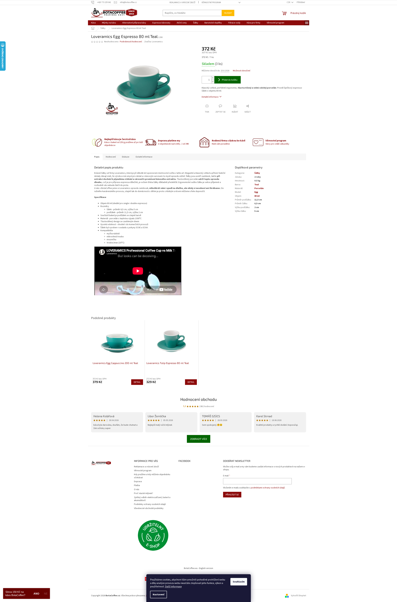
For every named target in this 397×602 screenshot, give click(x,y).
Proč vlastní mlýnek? (143, 493)
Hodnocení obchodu (198, 399)
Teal (256, 184)
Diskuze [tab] (125, 156)
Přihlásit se (232, 494)
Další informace (173, 586)
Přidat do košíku (229, 79)
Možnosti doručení (241, 70)
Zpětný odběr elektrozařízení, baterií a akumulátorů (152, 499)
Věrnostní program (211, 2)
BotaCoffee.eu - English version (198, 568)
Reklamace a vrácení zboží (182, 2)
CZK (289, 2)
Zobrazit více (198, 438)
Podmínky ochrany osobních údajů (150, 504)
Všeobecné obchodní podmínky (148, 508)
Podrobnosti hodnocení (131, 41)
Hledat (228, 13)
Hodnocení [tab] (111, 156)
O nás (136, 489)
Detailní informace (210, 96)
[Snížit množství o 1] (212, 81)
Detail (137, 382)
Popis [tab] (97, 156)
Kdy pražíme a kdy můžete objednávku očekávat (152, 476)
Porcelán (259, 188)
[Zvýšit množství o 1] (212, 78)
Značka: (153, 41)
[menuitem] (93, 22)
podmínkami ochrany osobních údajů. (268, 487)
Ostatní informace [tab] (144, 156)
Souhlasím (239, 581)
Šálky (257, 173)
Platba (137, 485)
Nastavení (158, 594)
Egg (256, 192)
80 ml (257, 196)
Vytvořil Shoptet (298, 595)
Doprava (138, 481)
